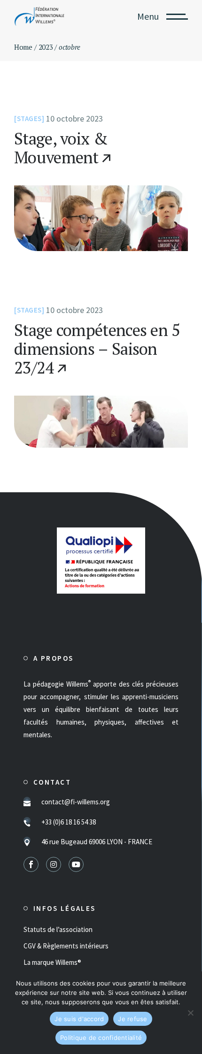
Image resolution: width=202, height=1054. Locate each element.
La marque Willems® (52, 962)
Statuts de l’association (58, 929)
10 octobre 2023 (74, 118)
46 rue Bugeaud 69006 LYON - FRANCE (96, 841)
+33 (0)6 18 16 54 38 (68, 821)
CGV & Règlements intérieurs (66, 945)
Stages (29, 118)
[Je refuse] (190, 1012)
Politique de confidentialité (101, 1037)
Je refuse (132, 1019)
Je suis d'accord (79, 1019)
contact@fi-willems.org (75, 801)
